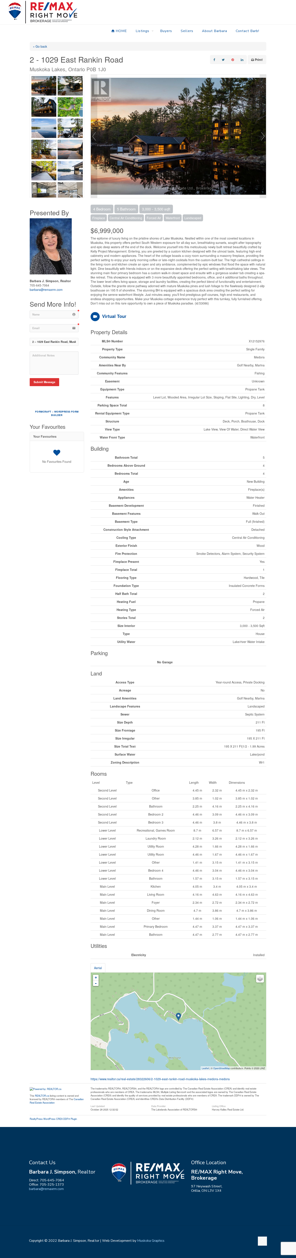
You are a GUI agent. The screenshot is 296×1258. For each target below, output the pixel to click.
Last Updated (98, 1105)
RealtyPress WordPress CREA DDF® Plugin (53, 1118)
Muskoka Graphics (150, 1240)
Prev (94, 136)
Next (263, 136)
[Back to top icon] (262, 1241)
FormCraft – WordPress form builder (56, 413)
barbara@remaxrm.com (46, 289)
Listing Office (219, 1105)
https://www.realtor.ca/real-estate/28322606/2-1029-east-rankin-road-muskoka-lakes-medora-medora (160, 1079)
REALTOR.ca (42, 1095)
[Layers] (260, 979)
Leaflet (205, 1068)
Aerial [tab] (98, 968)
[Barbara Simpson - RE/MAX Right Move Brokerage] (43, 12)
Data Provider (158, 1105)
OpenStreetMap (221, 1068)
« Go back (40, 46)
